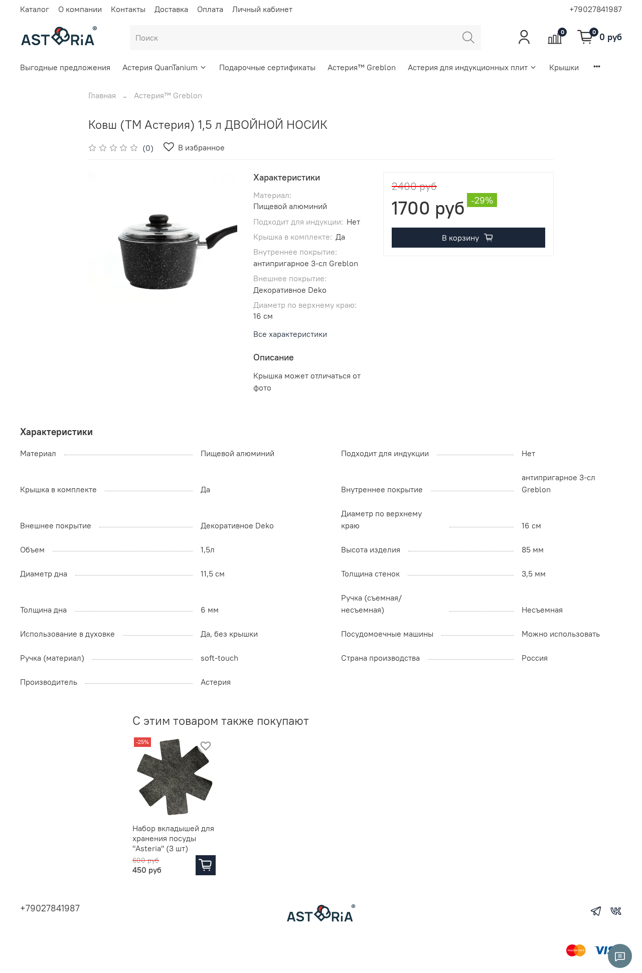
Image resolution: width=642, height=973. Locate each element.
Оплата (210, 9)
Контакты (128, 9)
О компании (80, 9)
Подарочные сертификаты (267, 67)
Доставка (171, 9)
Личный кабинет (262, 9)
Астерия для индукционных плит (468, 67)
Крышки (564, 67)
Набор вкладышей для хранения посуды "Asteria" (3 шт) (173, 838)
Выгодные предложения (65, 67)
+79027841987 (595, 9)
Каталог (34, 9)
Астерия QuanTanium (160, 67)
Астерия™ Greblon (362, 67)
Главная (102, 95)
